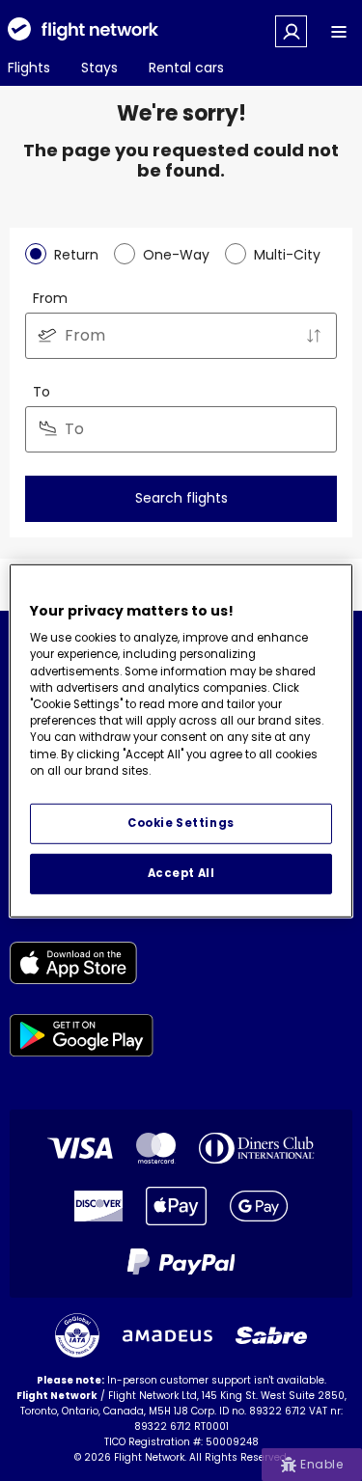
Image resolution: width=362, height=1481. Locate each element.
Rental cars (186, 67)
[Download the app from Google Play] (81, 1038)
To (41, 391)
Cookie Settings (181, 823)
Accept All (181, 873)
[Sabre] (271, 1335)
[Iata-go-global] (77, 1335)
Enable (321, 1464)
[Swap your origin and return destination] (313, 336)
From (50, 298)
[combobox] (181, 336)
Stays (99, 67)
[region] (180, 740)
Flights (29, 67)
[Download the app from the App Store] (81, 966)
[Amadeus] (167, 1336)
